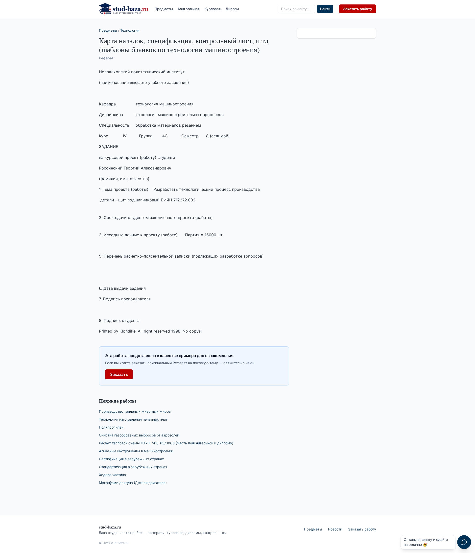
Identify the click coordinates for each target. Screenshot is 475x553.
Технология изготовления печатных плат (133, 419)
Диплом (232, 9)
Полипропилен (111, 427)
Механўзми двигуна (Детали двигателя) (133, 483)
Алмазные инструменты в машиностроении (136, 451)
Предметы (164, 9)
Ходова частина (112, 475)
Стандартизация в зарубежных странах (133, 467)
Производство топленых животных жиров (135, 411)
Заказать (119, 374)
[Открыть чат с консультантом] (464, 542)
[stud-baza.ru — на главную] (124, 9)
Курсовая (213, 9)
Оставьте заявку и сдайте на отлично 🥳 (426, 542)
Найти (325, 9)
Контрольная (189, 9)
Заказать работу (357, 9)
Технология (130, 30)
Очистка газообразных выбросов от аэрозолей (139, 435)
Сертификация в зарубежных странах (131, 459)
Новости (335, 529)
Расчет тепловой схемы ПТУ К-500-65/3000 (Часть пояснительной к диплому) (166, 443)
